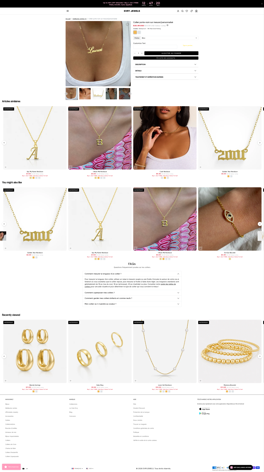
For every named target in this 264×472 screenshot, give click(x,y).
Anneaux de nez (10, 432)
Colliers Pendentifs (11, 452)
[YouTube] (23, 468)
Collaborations (10, 424)
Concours (72, 416)
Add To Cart (60, 166)
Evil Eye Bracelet (229, 253)
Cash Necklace (165, 172)
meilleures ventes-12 (79, 19)
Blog (70, 412)
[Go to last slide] (66, 93)
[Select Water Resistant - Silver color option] (36, 178)
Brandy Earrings (35, 385)
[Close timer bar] (262, 4)
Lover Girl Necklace (165, 385)
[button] (67, 11)
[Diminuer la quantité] (134, 53)
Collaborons (73, 404)
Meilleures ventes (11, 408)
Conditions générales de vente (143, 428)
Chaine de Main (10, 448)
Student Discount (139, 408)
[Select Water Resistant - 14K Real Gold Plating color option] (30, 178)
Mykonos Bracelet (230, 385)
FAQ (134, 404)
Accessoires (9, 416)
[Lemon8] (27, 468)
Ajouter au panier (254, 248)
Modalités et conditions (141, 436)
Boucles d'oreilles (11, 428)
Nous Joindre (137, 420)
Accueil (68, 19)
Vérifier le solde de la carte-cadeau (145, 440)
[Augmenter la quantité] (141, 53)
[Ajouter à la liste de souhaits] (5, 167)
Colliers (7, 440)
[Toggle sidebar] (191, 11)
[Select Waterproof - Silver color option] (39, 178)
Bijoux (7, 404)
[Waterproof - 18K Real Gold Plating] (135, 32)
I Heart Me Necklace (100, 172)
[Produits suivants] (260, 143)
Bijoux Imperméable (12, 436)
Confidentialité (138, 416)
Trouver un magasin (140, 424)
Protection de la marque (141, 412)
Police (137, 38)
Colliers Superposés (12, 456)
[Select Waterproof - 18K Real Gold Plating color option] (33, 178)
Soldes (7, 420)
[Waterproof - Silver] (139, 32)
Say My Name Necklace (35, 172)
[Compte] (178, 11)
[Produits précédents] (4, 143)
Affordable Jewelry (11, 412)
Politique (136, 432)
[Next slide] (130, 93)
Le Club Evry (73, 408)
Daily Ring (100, 385)
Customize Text (139, 43)
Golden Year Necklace (229, 172)
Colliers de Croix (10, 444)
